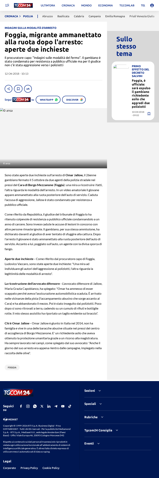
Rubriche (91, 417)
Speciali (90, 403)
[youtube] (63, 406)
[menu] (7, 5)
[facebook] (21, 406)
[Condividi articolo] (8, 89)
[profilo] (152, 5)
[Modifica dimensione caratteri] (28, 89)
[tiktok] (70, 406)
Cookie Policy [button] (50, 467)
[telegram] (56, 406)
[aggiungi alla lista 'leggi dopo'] (18, 89)
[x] (42, 406)
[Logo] (23, 5)
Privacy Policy (29, 467)
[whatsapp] (35, 406)
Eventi (89, 443)
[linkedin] (49, 406)
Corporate (9, 467)
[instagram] (28, 406)
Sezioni (89, 390)
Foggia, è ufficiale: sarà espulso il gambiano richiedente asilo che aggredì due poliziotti (141, 93)
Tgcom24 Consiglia (98, 430)
